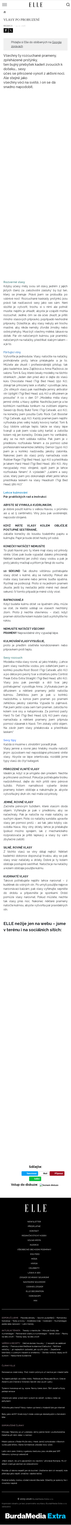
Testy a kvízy (18, 1321)
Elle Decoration (35, 1291)
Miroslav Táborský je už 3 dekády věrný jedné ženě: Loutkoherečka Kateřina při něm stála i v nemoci (33, 1433)
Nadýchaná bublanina (21, 1355)
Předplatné (34, 1226)
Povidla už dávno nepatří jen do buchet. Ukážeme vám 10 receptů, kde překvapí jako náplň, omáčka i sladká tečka (35, 1472)
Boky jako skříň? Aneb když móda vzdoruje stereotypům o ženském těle (34, 1415)
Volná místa (34, 1240)
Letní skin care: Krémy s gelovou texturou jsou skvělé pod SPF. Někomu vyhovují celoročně (31, 1453)
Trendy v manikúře (31, 1330)
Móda (34, 1259)
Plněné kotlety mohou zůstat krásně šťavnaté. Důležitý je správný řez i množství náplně (35, 1481)
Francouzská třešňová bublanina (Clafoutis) (31, 1346)
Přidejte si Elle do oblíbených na (36, 44)
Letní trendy (28, 1324)
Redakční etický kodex (34, 1235)
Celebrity (34, 1268)
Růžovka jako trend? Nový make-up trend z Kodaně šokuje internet (33, 1407)
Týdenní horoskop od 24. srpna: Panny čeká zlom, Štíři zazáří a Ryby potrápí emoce (33, 1390)
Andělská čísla (34, 1321)
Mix (35, 1300)
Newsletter (34, 1221)
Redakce (8, 26)
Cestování (47, 1321)
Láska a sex (34, 1273)
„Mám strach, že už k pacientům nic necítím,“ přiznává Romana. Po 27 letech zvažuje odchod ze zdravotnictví (34, 1462)
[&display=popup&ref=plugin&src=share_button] (6, 30)
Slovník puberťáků (45, 1318)
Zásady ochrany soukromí (34, 1277)
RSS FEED (34, 1254)
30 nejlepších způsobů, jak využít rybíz (30, 1349)
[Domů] (35, 1208)
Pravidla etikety (28, 1318)
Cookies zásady (34, 1286)
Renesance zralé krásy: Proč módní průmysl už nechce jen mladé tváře (35, 1372)
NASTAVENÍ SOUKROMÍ (34, 1282)
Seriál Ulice (54, 1333)
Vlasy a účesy (31, 12)
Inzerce (34, 1245)
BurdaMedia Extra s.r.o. (43, 1499)
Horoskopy (35, 1296)
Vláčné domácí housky (33, 1343)
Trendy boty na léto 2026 (27, 1336)
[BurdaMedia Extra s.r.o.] (35, 1515)
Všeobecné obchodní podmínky (34, 1249)
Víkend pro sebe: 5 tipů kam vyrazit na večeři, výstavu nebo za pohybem (31, 1399)
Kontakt (34, 1231)
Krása (14, 12)
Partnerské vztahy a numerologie (31, 1333)
